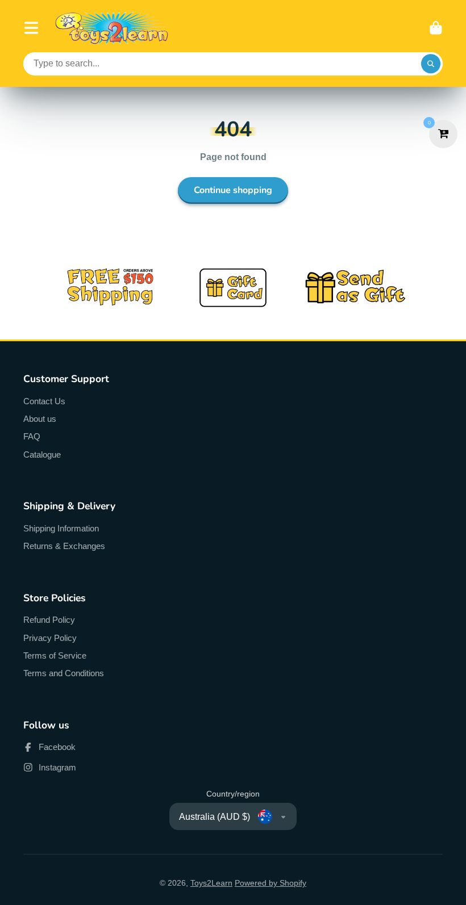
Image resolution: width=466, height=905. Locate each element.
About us (39, 419)
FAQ (31, 436)
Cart (436, 28)
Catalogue (42, 454)
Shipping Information (61, 528)
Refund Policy (49, 620)
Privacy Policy (50, 638)
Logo (112, 28)
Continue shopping (233, 190)
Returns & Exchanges (64, 546)
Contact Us (44, 401)
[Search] (430, 64)
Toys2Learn (211, 882)
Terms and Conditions (63, 673)
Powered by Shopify (270, 882)
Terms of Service (54, 655)
